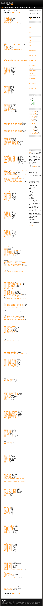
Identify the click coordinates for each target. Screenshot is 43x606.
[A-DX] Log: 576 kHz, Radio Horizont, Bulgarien (9, 323)
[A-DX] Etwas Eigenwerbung (7, 138)
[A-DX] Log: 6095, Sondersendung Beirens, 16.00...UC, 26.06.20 (11, 335)
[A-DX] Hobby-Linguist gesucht (7, 190)
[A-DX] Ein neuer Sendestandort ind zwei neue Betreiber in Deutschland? (13, 114)
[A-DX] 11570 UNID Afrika (7, 32)
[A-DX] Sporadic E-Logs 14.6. (7, 507)
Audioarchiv (16, 7)
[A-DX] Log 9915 (6, 248)
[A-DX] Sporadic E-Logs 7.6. (7, 524)
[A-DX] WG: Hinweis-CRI (7, 587)
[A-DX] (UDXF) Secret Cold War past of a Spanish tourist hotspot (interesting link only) (14, 31)
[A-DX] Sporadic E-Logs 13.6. (7, 506)
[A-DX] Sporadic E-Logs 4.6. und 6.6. (8, 523)
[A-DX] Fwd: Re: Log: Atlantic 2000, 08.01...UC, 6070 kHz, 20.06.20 (11, 184)
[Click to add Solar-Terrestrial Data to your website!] (32, 106)
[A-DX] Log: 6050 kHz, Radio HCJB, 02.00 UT (9, 333)
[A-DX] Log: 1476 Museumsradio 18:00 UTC (9, 282)
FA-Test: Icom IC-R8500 (32, 127)
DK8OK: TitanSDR (31, 119)
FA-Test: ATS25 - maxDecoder (33, 111)
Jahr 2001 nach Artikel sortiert (32, 85)
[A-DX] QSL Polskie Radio (7, 433)
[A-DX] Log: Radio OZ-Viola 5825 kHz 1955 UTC (9, 363)
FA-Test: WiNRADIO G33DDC (32, 112)
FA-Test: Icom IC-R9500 (32, 130)
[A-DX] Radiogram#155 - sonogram (8, 442)
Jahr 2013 (30, 45)
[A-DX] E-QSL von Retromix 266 (8, 113)
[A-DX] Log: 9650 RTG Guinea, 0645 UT (8, 351)
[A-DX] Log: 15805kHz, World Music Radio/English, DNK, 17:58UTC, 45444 (13, 294)
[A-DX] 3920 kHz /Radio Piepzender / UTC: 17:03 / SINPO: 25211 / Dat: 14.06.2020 (14, 44)
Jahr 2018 (30, 37)
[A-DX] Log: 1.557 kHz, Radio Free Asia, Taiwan (9, 253)
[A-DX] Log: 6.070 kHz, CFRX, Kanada (8, 329)
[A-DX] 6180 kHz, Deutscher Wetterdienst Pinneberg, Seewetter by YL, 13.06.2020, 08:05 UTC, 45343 (15, 50)
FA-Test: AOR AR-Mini (32, 125)
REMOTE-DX (11, 7)
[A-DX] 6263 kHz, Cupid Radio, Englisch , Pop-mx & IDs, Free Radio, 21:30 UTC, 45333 (14, 51)
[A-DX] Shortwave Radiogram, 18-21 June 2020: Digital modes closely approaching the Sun (15, 481)
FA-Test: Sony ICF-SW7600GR (33, 128)
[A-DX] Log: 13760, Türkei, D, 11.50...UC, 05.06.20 (9, 279)
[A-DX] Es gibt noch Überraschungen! (8, 136)
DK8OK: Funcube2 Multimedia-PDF (33, 133)
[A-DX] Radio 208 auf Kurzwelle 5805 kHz (9, 437)
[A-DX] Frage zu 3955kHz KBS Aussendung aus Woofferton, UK (11, 146)
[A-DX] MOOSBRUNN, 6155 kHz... (8, 396)
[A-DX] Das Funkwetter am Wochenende (9, 109)
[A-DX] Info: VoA (6, 202)
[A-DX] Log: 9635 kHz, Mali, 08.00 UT (8, 350)
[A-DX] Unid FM (6, 578)
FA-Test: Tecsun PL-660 (32, 124)
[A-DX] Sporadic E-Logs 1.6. (7, 505)
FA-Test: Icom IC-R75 (32, 118)
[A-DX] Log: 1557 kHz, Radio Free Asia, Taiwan (9, 285)
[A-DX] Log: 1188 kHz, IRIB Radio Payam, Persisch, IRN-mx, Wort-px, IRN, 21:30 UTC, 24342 (15, 262)
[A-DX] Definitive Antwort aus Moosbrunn (9, 111)
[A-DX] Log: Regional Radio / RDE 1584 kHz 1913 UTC (10, 369)
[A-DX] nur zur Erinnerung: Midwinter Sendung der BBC (10, 410)
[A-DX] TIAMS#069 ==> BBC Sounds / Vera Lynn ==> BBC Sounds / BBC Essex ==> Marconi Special (15, 572)
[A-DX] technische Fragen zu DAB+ (8, 544)
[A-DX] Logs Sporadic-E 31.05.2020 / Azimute (9, 390)
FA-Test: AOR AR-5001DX (32, 123)
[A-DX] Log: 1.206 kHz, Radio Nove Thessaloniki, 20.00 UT (11, 250)
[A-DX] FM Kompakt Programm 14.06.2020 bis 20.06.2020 (11, 143)
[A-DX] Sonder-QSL (6, 486)
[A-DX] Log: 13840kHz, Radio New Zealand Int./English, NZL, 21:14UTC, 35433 (13, 281)
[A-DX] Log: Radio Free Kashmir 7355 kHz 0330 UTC (10, 359)
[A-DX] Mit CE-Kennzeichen (7, 395)
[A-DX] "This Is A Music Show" (7, 17)
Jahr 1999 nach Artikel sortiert (32, 91)
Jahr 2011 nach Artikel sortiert (32, 50)
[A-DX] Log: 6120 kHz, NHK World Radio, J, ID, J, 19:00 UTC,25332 (11, 336)
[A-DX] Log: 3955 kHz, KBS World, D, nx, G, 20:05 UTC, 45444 (11, 311)
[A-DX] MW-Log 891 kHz (7, 402)
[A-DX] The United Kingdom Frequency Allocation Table (10, 570)
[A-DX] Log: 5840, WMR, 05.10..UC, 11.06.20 (9, 325)
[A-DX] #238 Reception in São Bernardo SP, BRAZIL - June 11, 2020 (12, 25)
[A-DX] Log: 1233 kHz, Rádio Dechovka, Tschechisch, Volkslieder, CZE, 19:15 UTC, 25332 (14, 265)
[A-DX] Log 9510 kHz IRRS (7, 247)
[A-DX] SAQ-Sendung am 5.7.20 (7, 477)
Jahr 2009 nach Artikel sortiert (32, 58)
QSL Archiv (21, 7)
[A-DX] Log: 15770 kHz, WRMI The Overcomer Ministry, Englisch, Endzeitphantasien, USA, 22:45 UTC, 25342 (15, 290)
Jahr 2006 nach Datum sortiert (32, 68)
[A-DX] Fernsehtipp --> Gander (7, 140)
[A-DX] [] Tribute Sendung (7, 59)
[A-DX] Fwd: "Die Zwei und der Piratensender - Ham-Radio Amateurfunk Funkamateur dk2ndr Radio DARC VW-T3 (15, 171)
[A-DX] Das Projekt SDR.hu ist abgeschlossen (9, 110)
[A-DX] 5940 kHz (6, 46)
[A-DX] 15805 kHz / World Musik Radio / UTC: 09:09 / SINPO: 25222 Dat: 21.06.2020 (14, 40)
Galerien (30, 7)
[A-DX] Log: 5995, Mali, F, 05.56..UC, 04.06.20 (9, 327)
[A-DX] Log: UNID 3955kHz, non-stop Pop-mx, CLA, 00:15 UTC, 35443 (12, 375)
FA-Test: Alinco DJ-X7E (32, 115)
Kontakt (34, 7)
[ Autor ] (17, 12)
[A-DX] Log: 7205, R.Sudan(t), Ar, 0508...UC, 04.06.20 (10, 340)
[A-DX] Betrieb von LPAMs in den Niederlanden (9, 85)
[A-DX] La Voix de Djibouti (7, 246)
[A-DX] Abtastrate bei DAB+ (7, 65)
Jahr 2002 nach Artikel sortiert (32, 81)
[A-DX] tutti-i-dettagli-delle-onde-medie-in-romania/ (10, 576)
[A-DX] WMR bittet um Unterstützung (8, 589)
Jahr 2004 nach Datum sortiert (32, 73)
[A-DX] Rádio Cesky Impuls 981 (7, 472)
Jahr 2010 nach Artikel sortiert (32, 55)
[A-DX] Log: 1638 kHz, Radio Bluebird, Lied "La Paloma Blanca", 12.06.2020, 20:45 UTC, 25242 (15, 296)
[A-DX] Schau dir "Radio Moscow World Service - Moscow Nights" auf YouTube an (14, 478)
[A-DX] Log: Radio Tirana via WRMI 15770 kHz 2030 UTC (10, 368)
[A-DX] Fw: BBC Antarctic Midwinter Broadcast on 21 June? (11, 156)
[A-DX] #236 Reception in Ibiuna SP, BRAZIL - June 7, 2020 (11, 22)
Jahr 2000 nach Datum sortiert (32, 86)
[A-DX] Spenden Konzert (7, 494)
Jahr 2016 (30, 40)
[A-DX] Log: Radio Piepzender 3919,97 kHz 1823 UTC (10, 364)
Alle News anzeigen (31, 225)
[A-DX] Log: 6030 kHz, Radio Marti (8, 332)
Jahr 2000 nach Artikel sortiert (32, 88)
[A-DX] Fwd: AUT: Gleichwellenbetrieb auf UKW (9, 172)
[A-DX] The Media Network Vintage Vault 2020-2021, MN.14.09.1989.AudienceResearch (14, 569)
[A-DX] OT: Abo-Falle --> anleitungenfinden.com (9, 420)
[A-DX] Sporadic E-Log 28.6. (7, 504)
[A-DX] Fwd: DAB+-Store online (7, 173)
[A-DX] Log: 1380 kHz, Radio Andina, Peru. (9, 280)
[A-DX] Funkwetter (6, 153)
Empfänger (25, 7)
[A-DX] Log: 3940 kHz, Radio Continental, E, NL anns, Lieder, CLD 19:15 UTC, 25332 (14, 301)
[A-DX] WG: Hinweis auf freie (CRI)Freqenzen (9, 588)
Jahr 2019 (30, 35)
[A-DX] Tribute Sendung (7, 573)
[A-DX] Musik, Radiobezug (7, 397)
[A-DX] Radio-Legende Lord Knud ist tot (9, 435)
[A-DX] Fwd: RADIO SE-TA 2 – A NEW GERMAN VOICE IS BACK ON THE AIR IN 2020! (14, 181)
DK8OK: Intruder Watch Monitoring (33, 132)
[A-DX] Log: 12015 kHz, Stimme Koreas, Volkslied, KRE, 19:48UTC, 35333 (12, 264)
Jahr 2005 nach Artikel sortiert (32, 70)
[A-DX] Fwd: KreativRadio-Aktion (8, 179)
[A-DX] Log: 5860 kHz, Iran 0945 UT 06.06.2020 (9, 326)
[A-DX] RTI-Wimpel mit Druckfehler (8, 471)
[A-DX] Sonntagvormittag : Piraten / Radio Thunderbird (10, 487)
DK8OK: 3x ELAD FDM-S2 (32, 113)
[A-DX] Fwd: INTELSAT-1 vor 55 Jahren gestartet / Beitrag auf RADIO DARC (13, 177)
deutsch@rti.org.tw (35, 166)
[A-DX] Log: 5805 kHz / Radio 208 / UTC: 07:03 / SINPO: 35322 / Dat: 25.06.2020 (13, 324)
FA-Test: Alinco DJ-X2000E (32, 122)
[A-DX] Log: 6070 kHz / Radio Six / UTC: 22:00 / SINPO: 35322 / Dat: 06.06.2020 (13, 334)
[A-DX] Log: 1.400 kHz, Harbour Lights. (8, 251)
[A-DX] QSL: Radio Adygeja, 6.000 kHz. (8, 427)
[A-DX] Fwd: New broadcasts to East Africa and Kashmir (10, 180)
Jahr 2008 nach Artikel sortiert (32, 60)
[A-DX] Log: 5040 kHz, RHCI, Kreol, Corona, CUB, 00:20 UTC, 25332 (12, 316)
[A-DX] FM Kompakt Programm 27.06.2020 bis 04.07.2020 (11, 145)
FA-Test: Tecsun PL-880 (32, 131)
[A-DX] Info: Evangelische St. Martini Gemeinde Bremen (10, 200)
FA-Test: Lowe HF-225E (32, 120)
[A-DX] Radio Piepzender (7, 444)
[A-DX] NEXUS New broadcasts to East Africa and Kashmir (11, 408)
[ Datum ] (19, 12)
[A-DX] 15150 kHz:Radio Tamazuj (8, 39)
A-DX (2, 7)
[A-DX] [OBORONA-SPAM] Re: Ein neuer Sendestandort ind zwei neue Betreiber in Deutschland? (15, 60)
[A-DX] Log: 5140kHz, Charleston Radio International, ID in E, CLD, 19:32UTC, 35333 (14, 317)
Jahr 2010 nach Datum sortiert (32, 53)
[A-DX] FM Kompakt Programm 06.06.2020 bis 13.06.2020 (11, 141)
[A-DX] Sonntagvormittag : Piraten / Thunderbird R (10, 488)
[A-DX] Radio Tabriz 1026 (7, 458)
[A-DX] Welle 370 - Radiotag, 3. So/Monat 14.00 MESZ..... (10, 586)
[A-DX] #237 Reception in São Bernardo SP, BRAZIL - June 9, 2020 (12, 24)
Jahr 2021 (30, 32)
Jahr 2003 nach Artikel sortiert (32, 78)
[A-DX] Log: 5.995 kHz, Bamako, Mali (8, 313)
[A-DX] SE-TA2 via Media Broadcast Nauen (9, 480)
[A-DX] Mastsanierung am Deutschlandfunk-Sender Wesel (11, 393)
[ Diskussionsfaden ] (13, 12)
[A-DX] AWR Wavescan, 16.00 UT (8, 83)
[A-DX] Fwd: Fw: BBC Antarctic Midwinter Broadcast (10, 176)
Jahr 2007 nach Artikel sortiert (32, 63)
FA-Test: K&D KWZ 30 (32, 126)
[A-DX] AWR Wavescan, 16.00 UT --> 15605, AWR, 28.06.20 (11, 84)
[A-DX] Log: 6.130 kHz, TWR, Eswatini (8, 330)
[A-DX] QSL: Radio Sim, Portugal (8, 428)
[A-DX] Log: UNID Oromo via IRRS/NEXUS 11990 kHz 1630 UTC (11, 376)
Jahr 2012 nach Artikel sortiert (32, 47)
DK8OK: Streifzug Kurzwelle (32, 114)
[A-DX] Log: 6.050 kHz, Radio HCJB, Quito (9, 328)
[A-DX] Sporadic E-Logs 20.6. (7, 509)
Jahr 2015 (30, 42)
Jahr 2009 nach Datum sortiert (32, 57)
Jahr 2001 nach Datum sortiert (32, 83)
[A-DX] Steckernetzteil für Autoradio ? (8, 527)
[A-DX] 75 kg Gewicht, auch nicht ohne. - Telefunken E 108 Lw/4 (11, 57)
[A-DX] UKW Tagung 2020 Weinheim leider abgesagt (10, 577)
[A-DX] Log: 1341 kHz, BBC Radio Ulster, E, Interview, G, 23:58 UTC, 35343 (13, 268)
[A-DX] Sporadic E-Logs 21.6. (7, 514)
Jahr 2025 (30, 25)
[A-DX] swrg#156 (6, 543)
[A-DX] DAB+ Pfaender (6, 108)
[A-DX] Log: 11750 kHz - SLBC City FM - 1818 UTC (10, 261)
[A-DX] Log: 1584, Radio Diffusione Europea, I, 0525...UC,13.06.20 (12, 295)
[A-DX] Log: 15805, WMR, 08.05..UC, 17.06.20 (9, 291)
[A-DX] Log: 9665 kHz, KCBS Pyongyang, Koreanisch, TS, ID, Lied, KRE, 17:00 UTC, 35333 (14, 353)
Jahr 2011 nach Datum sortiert (32, 52)
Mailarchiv (6, 7)
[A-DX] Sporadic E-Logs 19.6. (7, 508)
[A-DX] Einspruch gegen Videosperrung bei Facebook (10, 135)
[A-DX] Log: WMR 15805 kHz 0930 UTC (8, 379)
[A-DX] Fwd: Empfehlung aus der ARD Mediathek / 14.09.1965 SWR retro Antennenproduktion (15, 174)
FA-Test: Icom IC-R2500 (32, 117)
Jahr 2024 (30, 27)
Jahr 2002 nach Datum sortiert (32, 80)
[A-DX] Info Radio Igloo (6, 203)
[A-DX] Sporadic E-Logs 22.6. (7, 515)
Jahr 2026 (30, 24)
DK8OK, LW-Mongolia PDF (32, 116)
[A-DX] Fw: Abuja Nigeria (7, 155)
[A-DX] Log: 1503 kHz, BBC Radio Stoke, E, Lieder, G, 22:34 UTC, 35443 (12, 283)
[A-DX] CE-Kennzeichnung (7, 86)
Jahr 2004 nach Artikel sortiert (32, 75)
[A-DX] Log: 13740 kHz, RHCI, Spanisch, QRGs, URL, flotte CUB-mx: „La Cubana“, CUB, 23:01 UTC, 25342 (15, 272)
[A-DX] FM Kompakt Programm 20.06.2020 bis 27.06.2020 (11, 144)
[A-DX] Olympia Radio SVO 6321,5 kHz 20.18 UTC (10, 417)
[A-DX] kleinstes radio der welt (7, 209)
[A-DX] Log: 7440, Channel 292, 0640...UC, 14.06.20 (10, 341)
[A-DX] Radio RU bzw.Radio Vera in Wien (9, 446)
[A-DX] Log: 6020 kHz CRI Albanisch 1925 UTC (9, 331)
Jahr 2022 (30, 30)
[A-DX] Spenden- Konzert (7, 493)
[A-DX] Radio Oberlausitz (7, 443)
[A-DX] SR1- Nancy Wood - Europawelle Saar (9, 525)
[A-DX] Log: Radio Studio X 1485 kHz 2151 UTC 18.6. (10, 367)
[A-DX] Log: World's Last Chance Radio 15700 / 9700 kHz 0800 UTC (12, 382)
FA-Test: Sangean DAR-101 (32, 129)
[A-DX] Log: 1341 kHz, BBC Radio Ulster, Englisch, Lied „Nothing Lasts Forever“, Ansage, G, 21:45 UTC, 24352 (15, 270)
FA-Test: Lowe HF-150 (32, 121)
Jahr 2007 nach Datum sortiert (32, 65)
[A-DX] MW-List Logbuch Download (8, 401)
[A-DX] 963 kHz (5, 58)
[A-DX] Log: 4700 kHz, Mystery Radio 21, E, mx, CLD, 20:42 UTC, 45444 (12, 312)
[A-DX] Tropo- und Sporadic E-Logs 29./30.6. (9, 574)
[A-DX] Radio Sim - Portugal (7, 453)
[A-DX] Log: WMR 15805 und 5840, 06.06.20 (9, 380)
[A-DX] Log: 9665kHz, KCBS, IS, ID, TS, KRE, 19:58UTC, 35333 (11, 352)
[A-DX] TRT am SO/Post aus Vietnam (8, 575)
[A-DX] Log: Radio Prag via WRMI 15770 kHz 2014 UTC (10, 366)
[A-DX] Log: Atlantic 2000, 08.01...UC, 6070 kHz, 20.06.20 (10, 357)
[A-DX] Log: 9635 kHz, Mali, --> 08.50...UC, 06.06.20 (10, 349)
